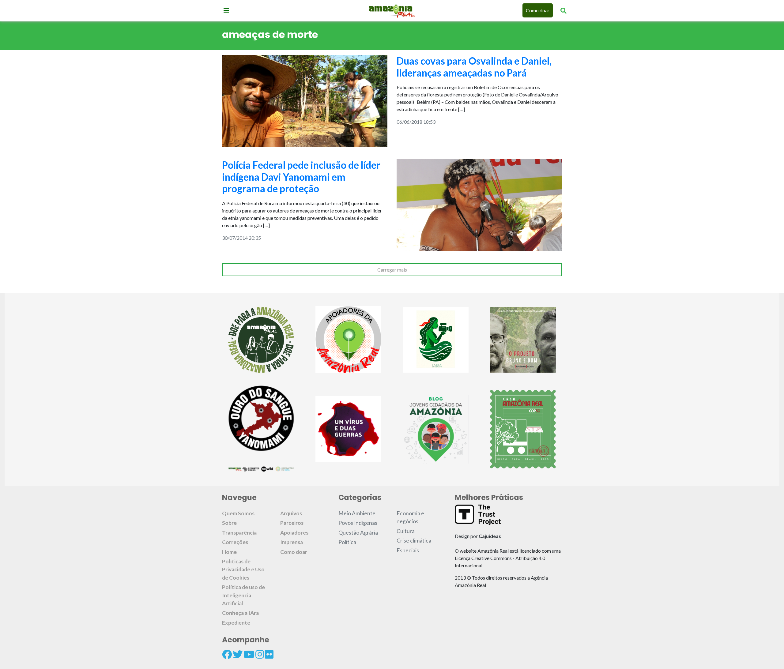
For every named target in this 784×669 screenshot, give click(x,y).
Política (347, 542)
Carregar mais (392, 269)
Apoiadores (294, 532)
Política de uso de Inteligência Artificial (243, 595)
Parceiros (291, 523)
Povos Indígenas (357, 523)
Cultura (406, 531)
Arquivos (291, 513)
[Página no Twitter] (238, 654)
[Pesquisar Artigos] (563, 10)
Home (229, 552)
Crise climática (414, 540)
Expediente (236, 622)
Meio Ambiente (356, 513)
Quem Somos (238, 513)
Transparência (239, 532)
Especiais (408, 550)
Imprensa (291, 542)
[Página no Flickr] (269, 654)
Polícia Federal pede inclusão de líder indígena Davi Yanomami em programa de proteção (301, 176)
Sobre (229, 523)
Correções (235, 542)
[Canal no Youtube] (248, 654)
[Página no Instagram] (259, 654)
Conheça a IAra (240, 613)
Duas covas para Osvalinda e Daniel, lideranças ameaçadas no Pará (474, 66)
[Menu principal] (226, 10)
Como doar (537, 10)
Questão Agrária (358, 532)
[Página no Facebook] (227, 654)
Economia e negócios (410, 517)
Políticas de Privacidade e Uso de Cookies (243, 569)
